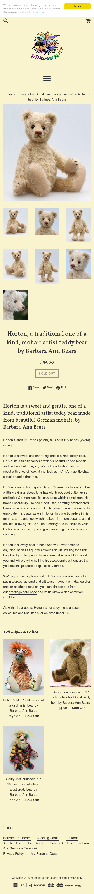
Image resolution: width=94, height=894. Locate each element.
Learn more (39, 12)
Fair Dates (35, 843)
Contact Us (12, 843)
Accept (77, 6)
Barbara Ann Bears (17, 837)
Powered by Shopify (70, 877)
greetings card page (23, 591)
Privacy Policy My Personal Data (30, 853)
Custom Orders (61, 843)
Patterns (72, 837)
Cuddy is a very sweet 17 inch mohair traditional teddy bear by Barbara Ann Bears (71, 697)
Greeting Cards (48, 837)
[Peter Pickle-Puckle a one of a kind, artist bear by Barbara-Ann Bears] (23, 667)
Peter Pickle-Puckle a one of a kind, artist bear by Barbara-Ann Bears (23, 705)
